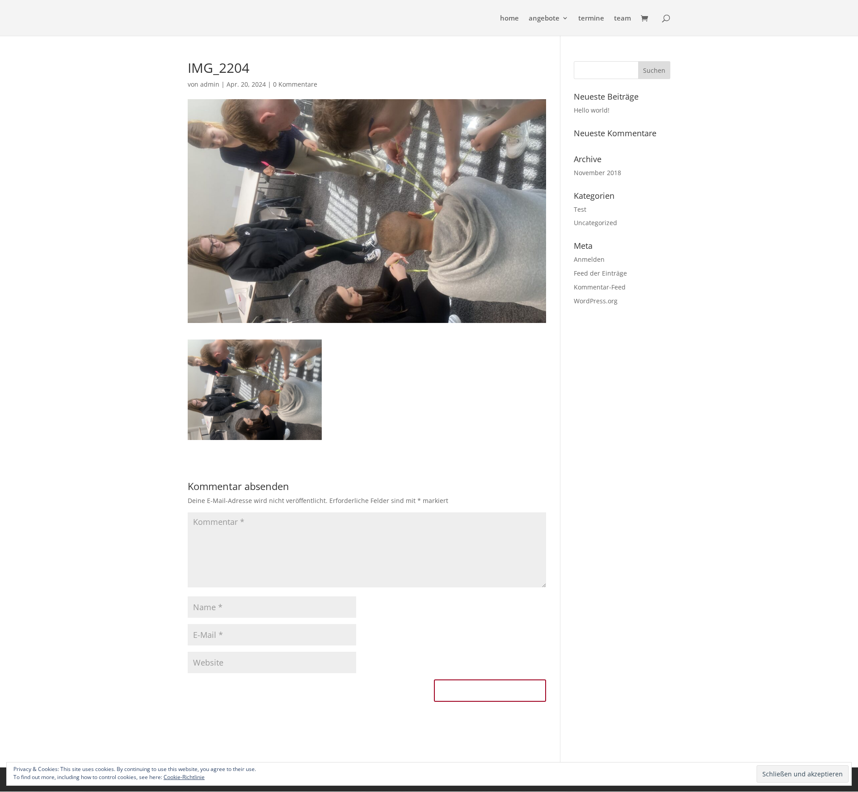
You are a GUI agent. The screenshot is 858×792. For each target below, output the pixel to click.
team (622, 18)
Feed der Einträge (600, 273)
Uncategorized (595, 222)
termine (591, 18)
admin (209, 84)
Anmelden (589, 259)
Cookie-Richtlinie (184, 777)
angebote (544, 18)
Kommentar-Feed (600, 287)
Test (580, 209)
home (509, 18)
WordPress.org (596, 301)
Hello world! (592, 110)
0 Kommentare (295, 84)
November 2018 (597, 172)
